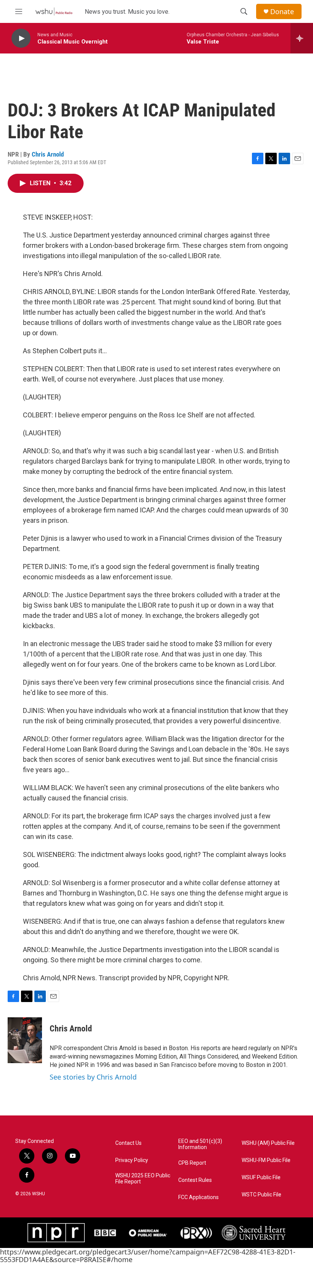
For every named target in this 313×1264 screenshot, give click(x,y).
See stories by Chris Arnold (93, 1076)
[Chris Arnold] (25, 1040)
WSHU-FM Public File (266, 1160)
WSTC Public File (261, 1195)
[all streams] (301, 38)
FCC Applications (198, 1197)
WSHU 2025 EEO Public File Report (142, 1179)
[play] (21, 38)
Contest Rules (195, 1180)
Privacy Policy (131, 1160)
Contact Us (128, 1143)
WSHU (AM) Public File (268, 1143)
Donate (282, 12)
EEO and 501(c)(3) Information (200, 1144)
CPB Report (192, 1163)
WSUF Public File (261, 1177)
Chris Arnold (48, 154)
